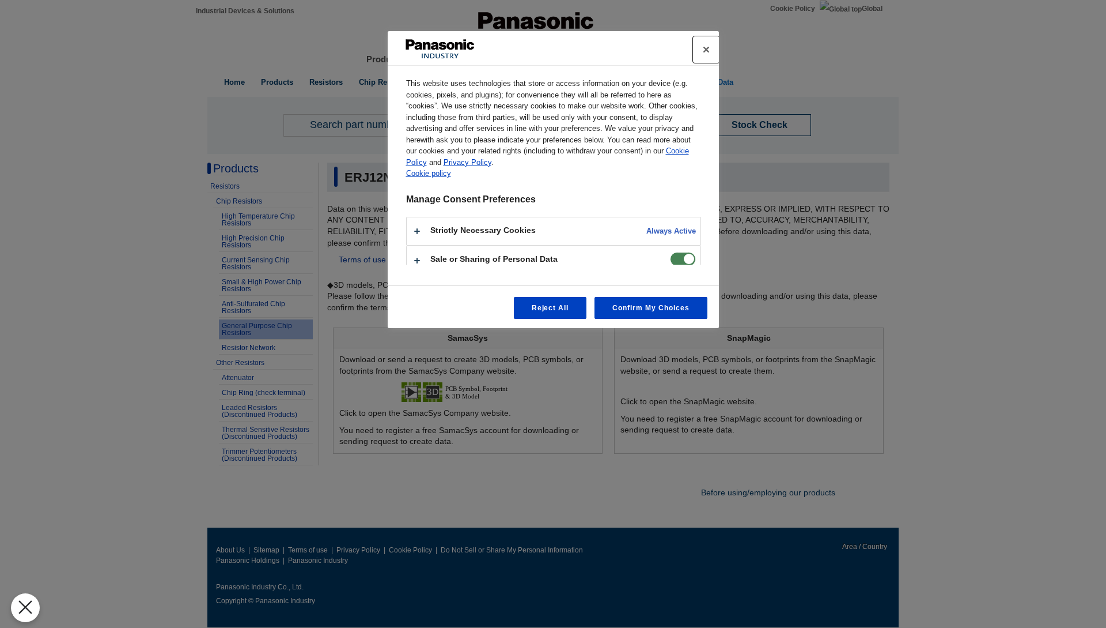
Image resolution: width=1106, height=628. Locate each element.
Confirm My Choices (650, 308)
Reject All (550, 308)
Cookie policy (428, 173)
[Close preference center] (706, 49)
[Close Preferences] (25, 607)
